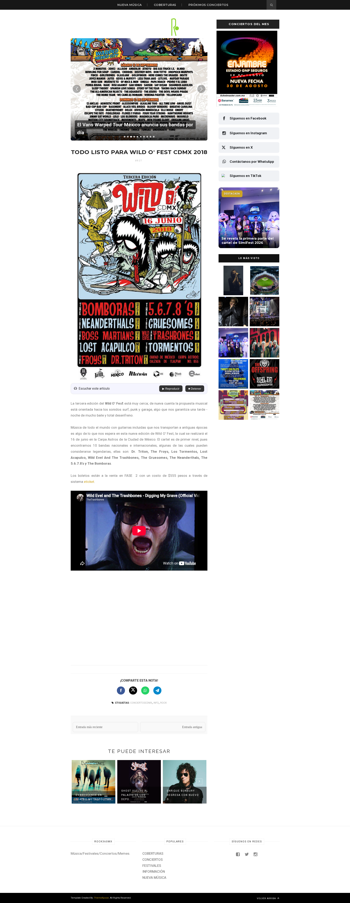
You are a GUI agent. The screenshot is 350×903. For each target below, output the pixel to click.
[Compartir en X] (133, 690)
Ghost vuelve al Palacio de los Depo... (134, 795)
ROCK (163, 702)
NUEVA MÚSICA (129, 5)
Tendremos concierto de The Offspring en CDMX (263, 379)
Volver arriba (267, 898)
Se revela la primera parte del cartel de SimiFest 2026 (231, 348)
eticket (89, 482)
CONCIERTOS (152, 860)
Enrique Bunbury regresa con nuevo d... (183, 795)
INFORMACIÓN (153, 871)
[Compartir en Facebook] (121, 690)
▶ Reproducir (170, 388)
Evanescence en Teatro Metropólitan (93, 797)
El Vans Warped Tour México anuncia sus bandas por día (263, 411)
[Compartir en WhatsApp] (145, 690)
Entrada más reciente (89, 727)
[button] (124, 136)
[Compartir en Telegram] (157, 690)
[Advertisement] (139, 617)
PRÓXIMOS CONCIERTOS (208, 5)
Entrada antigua (192, 727)
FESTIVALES (151, 866)
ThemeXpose (101, 898)
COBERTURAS (165, 5)
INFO (156, 702)
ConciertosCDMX (141, 702)
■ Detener (194, 388)
